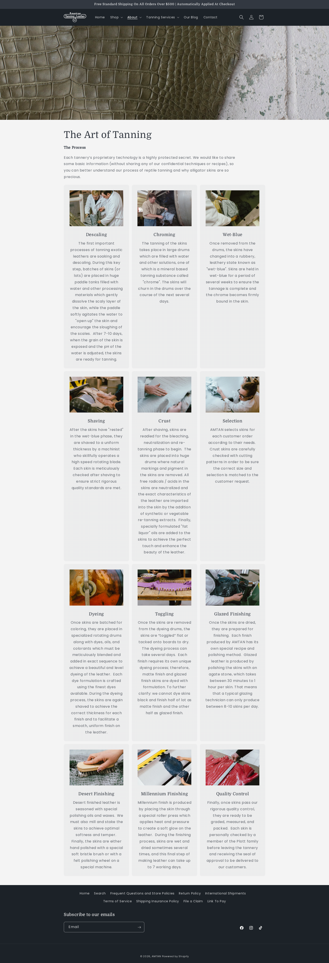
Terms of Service (117, 901)
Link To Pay (216, 901)
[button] (116, 17)
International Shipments (225, 893)
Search (100, 893)
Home (85, 893)
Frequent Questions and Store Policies (142, 893)
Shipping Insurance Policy (157, 901)
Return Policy (190, 893)
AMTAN (156, 956)
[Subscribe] (139, 927)
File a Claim (193, 901)
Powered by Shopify (175, 956)
